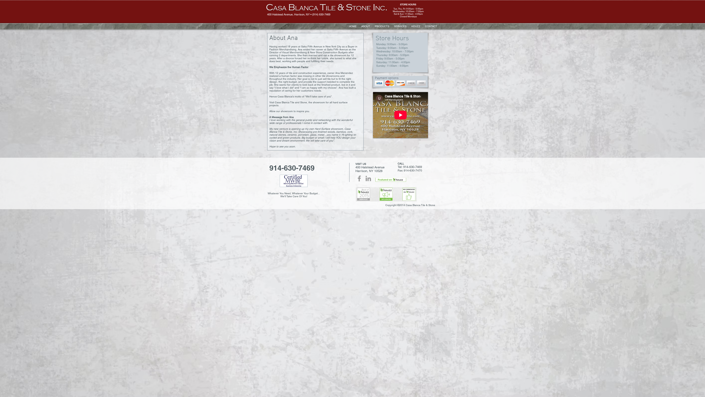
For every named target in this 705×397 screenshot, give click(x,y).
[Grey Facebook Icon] (359, 178)
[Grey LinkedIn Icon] (368, 178)
